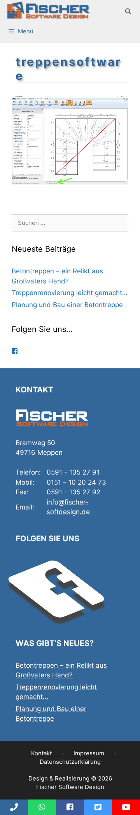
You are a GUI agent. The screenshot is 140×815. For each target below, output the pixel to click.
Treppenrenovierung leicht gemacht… (70, 293)
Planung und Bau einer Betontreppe (67, 305)
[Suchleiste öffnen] (128, 11)
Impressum (89, 753)
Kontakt (41, 753)
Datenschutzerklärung (70, 761)
